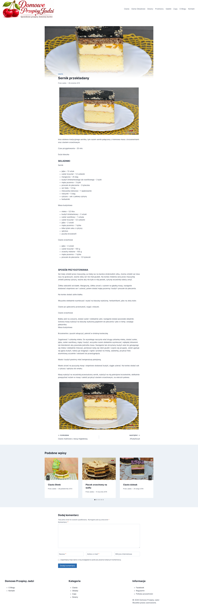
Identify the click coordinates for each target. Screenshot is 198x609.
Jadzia (64, 83)
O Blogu (183, 9)
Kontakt (191, 9)
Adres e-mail (93, 554)
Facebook (140, 588)
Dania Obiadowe (138, 9)
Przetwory (159, 9)
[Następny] (150, 477)
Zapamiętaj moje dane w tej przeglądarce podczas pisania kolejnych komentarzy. (90, 560)
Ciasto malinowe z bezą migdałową (72, 437)
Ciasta (126, 9)
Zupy (175, 9)
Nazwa (62, 554)
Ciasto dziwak (130, 484)
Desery (150, 9)
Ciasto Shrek (54, 484)
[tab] (94, 499)
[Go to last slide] (48, 477)
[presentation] (61, 469)
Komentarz (63, 522)
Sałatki (168, 9)
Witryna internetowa (123, 554)
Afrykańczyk (135, 437)
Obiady (75, 591)
